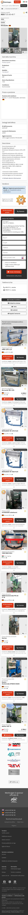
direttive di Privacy (6, 912)
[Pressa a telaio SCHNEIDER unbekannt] (14, 499)
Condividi (14, 310)
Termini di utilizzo (15, 912)
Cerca (24, 5)
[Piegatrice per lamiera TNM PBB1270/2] (14, 540)
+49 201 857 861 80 (10, 810)
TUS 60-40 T (5, 72)
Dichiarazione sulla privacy (14, 276)
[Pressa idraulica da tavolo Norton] (14, 625)
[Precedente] (2, 40)
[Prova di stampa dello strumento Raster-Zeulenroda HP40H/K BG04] (14, 667)
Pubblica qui (14, 782)
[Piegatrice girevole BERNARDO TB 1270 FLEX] (14, 418)
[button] (26, 1)
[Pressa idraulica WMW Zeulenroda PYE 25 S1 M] (14, 582)
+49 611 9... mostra (10, 287)
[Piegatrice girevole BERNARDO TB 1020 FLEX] (14, 458)
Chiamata (21, 211)
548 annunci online (7, 201)
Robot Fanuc (20, 822)
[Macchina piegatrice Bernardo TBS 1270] (14, 377)
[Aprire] (14, 365)
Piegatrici (14, 825)
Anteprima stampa (14, 303)
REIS (3, 67)
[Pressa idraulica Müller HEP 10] (14, 713)
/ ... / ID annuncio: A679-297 (10, 8)
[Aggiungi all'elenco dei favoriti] (24, 13)
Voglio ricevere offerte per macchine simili (12, 265)
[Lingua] (24, 1)
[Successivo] (25, 40)
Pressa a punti (6, 62)
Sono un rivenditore (10, 262)
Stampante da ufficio (9, 822)
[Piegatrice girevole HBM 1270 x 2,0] (14, 336)
